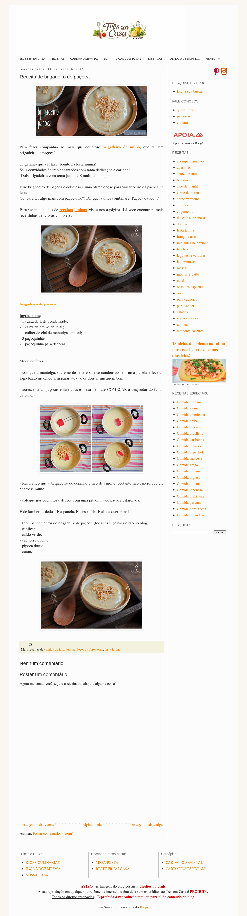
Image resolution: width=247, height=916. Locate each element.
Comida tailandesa (191, 514)
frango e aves (187, 236)
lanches (182, 248)
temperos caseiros (190, 330)
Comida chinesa (189, 445)
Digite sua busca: (190, 91)
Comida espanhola (191, 452)
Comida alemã (188, 408)
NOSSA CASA (155, 58)
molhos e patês (188, 274)
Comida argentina (190, 426)
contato (182, 122)
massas (182, 267)
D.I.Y (107, 58)
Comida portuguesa (191, 508)
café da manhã (187, 186)
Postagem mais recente (37, 824)
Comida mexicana (190, 496)
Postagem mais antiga (146, 824)
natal (180, 280)
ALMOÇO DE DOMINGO (185, 58)
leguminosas (186, 261)
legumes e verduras (191, 255)
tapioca (182, 324)
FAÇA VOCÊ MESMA (43, 868)
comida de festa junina (59, 649)
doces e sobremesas (89, 649)
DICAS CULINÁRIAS (128, 58)
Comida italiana (189, 483)
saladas (182, 311)
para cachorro (187, 299)
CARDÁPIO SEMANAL (84, 58)
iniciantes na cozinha (192, 242)
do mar (182, 223)
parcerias (183, 116)
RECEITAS (58, 58)
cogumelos (185, 211)
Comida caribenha (190, 439)
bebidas (182, 179)
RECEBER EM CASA (32, 58)
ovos (180, 292)
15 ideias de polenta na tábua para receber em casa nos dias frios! (198, 349)
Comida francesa (189, 458)
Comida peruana (189, 502)
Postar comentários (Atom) (53, 833)
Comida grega (187, 464)
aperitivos (184, 167)
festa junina (112, 649)
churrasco (184, 204)
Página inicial (92, 824)
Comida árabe (187, 420)
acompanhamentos (191, 161)
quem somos (186, 109)
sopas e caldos (188, 318)
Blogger (145, 906)
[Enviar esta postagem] (30, 644)
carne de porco (188, 192)
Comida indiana (189, 470)
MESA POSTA (107, 862)
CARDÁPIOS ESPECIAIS (185, 868)
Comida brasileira (190, 433)
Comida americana (191, 414)
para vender (185, 305)
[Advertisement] (91, 791)
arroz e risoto (187, 173)
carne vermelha (188, 198)
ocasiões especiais (190, 286)
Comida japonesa (190, 489)
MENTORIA (213, 58)
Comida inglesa (188, 477)
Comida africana (189, 401)
